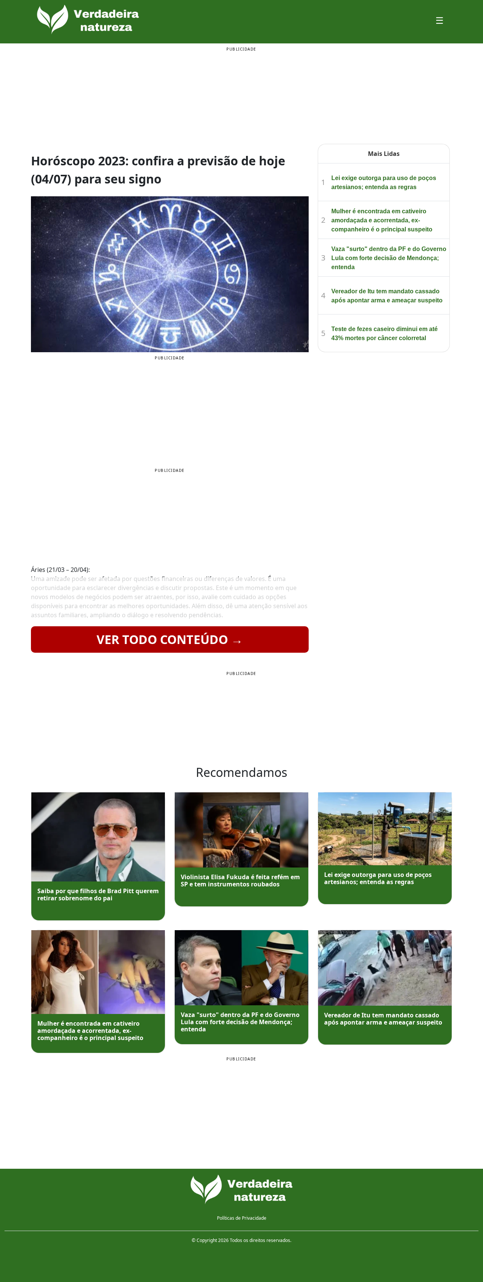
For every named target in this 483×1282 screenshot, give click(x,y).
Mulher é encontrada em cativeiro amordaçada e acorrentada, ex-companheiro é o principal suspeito (381, 220)
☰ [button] (439, 20)
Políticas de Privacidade (241, 1218)
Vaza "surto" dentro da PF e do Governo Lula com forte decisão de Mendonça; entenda (388, 258)
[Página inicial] (241, 1189)
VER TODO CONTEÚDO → (170, 639)
